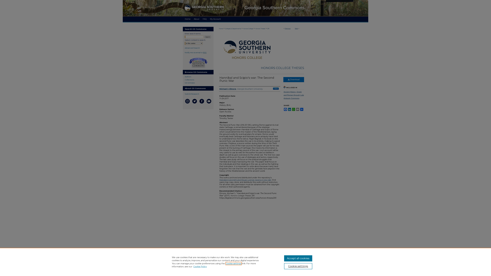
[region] (245, 262)
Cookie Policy (200, 266)
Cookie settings (233, 263)
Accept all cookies (298, 258)
